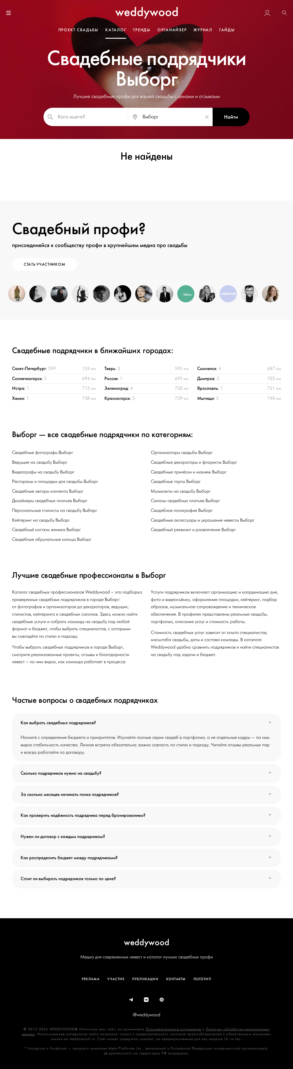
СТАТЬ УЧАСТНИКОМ (44, 264)
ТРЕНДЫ (142, 30)
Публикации (145, 979)
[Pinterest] (162, 1000)
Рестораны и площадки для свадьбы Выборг (55, 481)
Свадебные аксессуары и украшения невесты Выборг (202, 520)
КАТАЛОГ (115, 30)
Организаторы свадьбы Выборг (182, 452)
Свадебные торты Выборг (176, 481)
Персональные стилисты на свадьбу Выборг (54, 510)
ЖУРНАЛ (202, 30)
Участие (115, 979)
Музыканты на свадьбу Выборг (181, 491)
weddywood (146, 942)
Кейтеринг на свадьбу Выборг (41, 520)
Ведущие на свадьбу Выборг (39, 462)
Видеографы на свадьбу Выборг (43, 472)
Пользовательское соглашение (173, 1029)
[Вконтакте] (146, 1000)
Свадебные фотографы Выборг (42, 452)
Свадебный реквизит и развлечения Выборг (193, 529)
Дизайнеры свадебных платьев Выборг (49, 500)
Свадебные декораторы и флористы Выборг (194, 462)
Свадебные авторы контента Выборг (47, 491)
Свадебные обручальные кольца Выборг (51, 539)
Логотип (202, 979)
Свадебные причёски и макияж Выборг (188, 472)
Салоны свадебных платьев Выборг (185, 500)
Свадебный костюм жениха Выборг (46, 529)
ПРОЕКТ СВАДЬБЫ (78, 30)
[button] (284, 12)
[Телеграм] (131, 1000)
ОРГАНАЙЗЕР (172, 30)
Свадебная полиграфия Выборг (182, 510)
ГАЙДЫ (227, 30)
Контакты (176, 979)
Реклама (91, 979)
